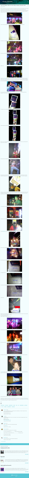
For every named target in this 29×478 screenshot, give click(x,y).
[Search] (27, 1)
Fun (18, 405)
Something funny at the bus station (5, 447)
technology (13, 406)
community (6, 405)
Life (2, 406)
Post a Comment (3, 441)
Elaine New (5, 437)
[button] (27, 5)
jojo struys (26, 405)
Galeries (16, 476)
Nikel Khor (5, 423)
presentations (9, 406)
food (16, 405)
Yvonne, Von (5, 409)
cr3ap (4, 416)
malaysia (5, 406)
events (14, 405)
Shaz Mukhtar (12, 10)
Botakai (4, 231)
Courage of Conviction (7, 1)
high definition (22, 405)
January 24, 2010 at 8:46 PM (7, 435)
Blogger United (2, 456)
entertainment (10, 405)
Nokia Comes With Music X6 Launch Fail (6, 465)
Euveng (12, 24)
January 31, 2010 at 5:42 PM (7, 439)
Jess (1, 206)
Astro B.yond (2, 405)
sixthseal (5, 78)
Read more (26, 454)
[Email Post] (1, 403)
